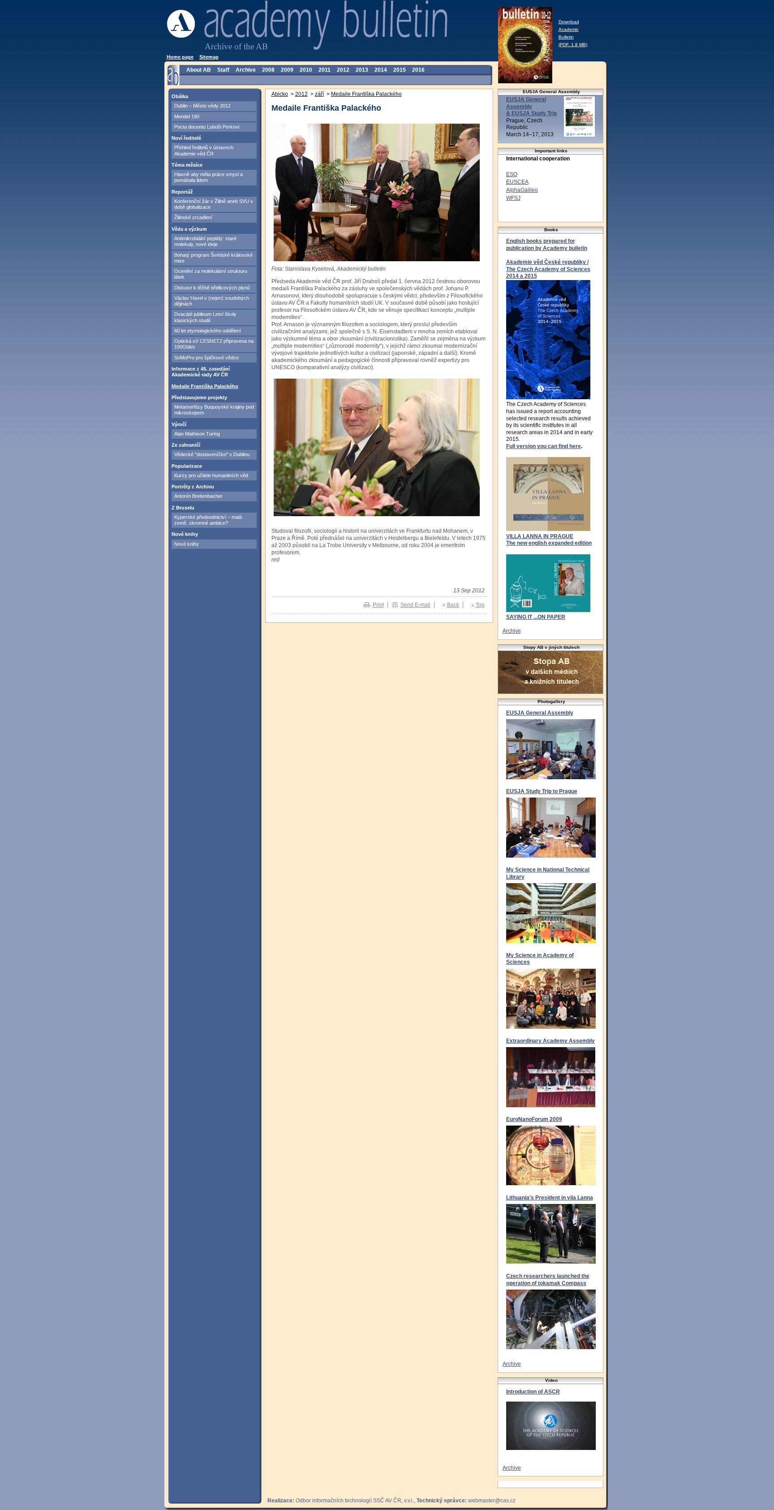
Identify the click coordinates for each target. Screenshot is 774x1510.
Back (453, 605)
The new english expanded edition (549, 543)
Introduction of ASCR (533, 1392)
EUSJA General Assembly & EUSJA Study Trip (531, 106)
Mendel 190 (186, 116)
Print (378, 605)
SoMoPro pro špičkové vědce (206, 357)
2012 (343, 70)
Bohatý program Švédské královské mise (213, 257)
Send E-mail (415, 605)
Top (480, 605)
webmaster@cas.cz (492, 1500)
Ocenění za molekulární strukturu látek (210, 274)
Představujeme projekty (199, 397)
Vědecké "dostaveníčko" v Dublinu (211, 454)
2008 (268, 70)
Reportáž (182, 191)
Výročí (179, 424)
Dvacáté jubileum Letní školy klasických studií (205, 317)
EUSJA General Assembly (539, 713)
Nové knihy (185, 534)
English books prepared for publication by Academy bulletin (546, 244)
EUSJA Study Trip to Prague (541, 791)
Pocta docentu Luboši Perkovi (206, 126)
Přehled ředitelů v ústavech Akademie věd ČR (203, 150)
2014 (380, 70)
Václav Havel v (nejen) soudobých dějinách (211, 300)
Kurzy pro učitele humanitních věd (211, 475)
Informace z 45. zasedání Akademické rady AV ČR (201, 371)
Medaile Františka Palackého (205, 386)
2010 (306, 70)
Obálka (180, 96)
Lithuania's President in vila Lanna (549, 1198)
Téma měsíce (187, 165)
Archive (246, 70)
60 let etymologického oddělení (207, 330)
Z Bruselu (183, 507)
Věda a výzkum (189, 229)
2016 (418, 70)
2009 (287, 70)
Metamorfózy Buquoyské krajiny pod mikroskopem (214, 409)
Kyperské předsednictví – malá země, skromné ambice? (208, 520)
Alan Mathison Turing (197, 433)
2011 (324, 70)
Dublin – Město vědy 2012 (202, 105)
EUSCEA (517, 182)
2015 (399, 70)
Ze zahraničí (186, 445)
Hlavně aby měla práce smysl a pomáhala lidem (208, 177)
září (319, 94)
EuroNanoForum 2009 (534, 1119)
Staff (223, 70)
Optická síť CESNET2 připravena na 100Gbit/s (214, 343)
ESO (511, 174)
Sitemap (209, 57)
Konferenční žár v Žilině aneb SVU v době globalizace (213, 204)
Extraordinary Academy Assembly (550, 1041)
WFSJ (513, 198)
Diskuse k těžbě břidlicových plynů (212, 287)
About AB (198, 70)
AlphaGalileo (522, 190)
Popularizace (187, 466)
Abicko (279, 94)
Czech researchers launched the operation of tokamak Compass (547, 1279)
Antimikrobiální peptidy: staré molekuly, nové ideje (205, 241)
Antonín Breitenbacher (198, 496)
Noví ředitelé (186, 138)
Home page (180, 57)
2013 (362, 70)
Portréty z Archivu (193, 486)
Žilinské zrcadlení (193, 217)
